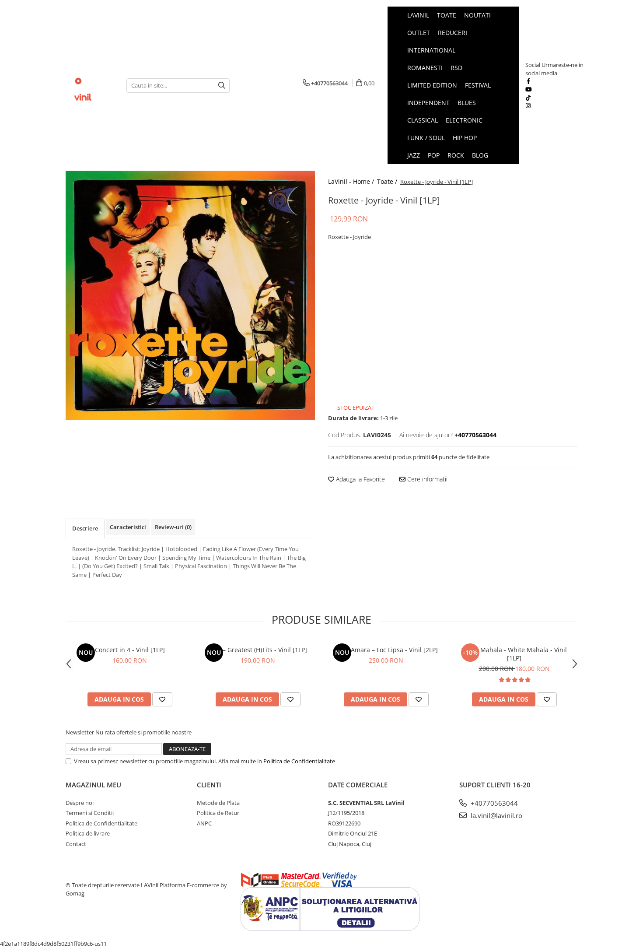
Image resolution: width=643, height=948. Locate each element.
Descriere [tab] (85, 528)
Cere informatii (426, 479)
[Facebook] (528, 81)
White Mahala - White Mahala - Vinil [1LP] (514, 654)
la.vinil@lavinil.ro (495, 815)
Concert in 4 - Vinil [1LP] (130, 650)
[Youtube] (528, 89)
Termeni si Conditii (90, 813)
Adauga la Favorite (359, 479)
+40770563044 (493, 803)
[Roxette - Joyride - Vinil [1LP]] (190, 295)
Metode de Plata (218, 803)
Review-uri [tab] (173, 527)
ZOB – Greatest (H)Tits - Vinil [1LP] (258, 650)
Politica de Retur (218, 813)
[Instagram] (528, 105)
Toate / (388, 181)
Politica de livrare (88, 833)
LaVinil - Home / (352, 181)
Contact (76, 844)
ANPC (204, 823)
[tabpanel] (190, 295)
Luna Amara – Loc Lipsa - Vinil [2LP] (386, 650)
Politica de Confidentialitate (299, 761)
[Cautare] (222, 85)
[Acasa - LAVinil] (89, 85)
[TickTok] (528, 98)
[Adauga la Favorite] (162, 699)
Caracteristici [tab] (128, 527)
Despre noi (80, 803)
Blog (480, 155)
